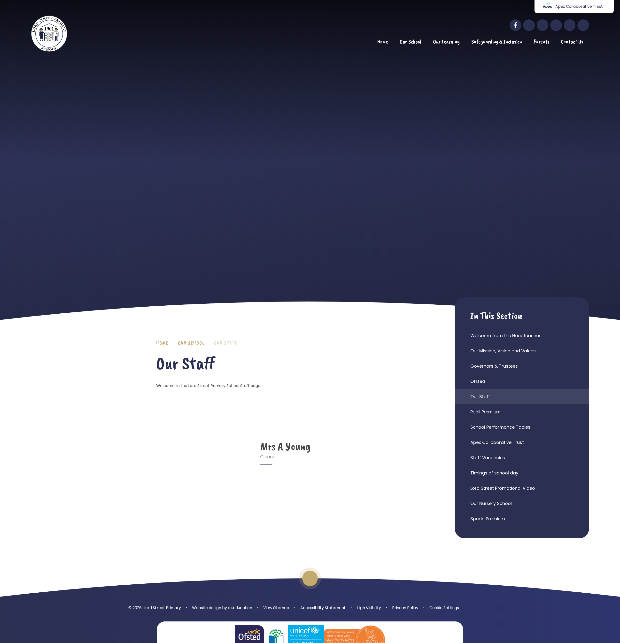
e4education (240, 608)
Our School (191, 343)
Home (162, 343)
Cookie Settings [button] (444, 608)
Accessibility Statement (323, 608)
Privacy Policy (405, 608)
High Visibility (369, 608)
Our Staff (226, 343)
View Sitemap (276, 608)
